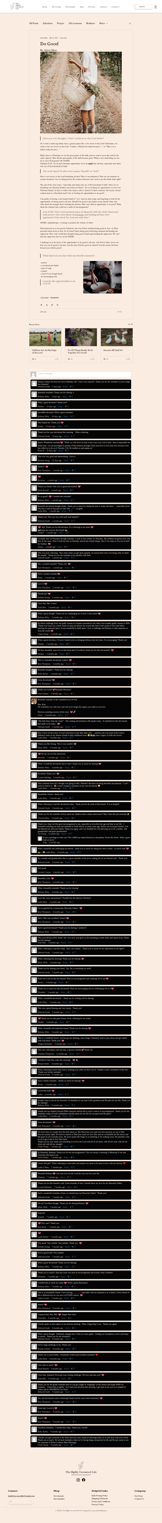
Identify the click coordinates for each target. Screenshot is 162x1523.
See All (130, 324)
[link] (155, 7)
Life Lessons (75, 23)
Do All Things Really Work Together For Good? (80, 351)
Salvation (47, 23)
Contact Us (139, 1499)
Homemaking (54, 297)
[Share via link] (52, 305)
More (102, 23)
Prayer (60, 23)
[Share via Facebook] (41, 305)
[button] (130, 23)
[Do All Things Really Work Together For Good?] (81, 337)
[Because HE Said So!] (117, 337)
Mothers (90, 23)
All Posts (33, 23)
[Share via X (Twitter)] (47, 305)
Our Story (139, 1496)
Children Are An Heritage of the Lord (44, 351)
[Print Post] (57, 305)
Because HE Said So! (113, 350)
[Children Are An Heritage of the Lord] (45, 337)
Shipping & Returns (100, 1498)
